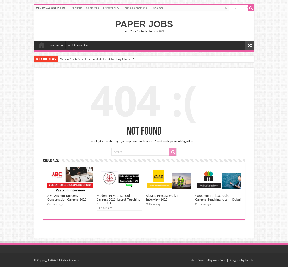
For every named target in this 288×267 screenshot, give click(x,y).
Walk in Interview (78, 45)
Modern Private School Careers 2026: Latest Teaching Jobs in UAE (98, 59)
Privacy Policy (111, 8)
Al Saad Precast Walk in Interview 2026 (162, 197)
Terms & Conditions (135, 8)
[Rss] (225, 8)
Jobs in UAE (56, 45)
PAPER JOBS (144, 24)
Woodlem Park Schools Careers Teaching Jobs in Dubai (218, 197)
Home (41, 45)
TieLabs (249, 260)
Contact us (92, 8)
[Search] (251, 8)
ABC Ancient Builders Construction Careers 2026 (66, 197)
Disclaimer (157, 8)
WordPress (219, 260)
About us (77, 8)
